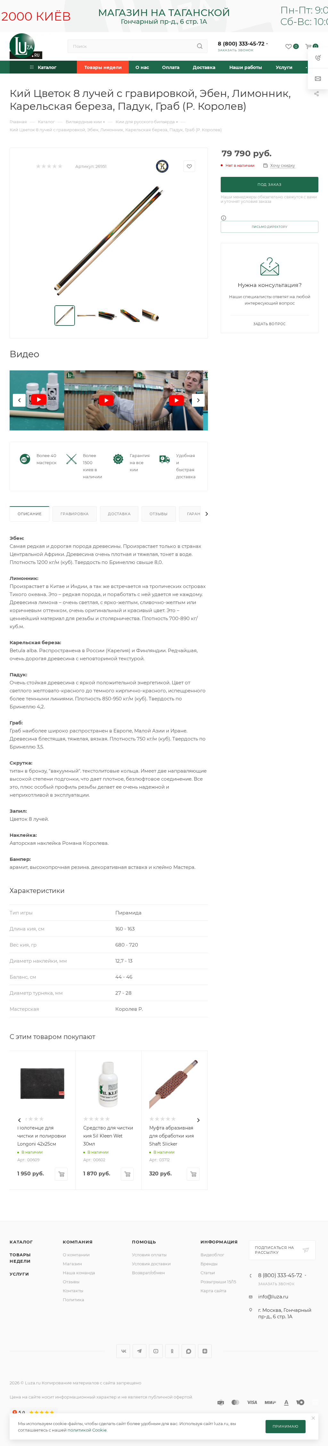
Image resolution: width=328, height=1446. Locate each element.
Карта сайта (213, 1290)
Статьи (208, 1272)
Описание (29, 514)
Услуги (19, 1274)
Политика (73, 1299)
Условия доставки (151, 1263)
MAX (188, 1351)
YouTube (156, 1351)
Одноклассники (172, 1351)
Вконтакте (123, 1351)
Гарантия (198, 514)
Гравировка (75, 514)
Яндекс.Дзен (205, 1351)
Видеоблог (212, 1254)
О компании (76, 1254)
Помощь (144, 1241)
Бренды (209, 1263)
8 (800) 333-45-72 (241, 44)
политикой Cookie (87, 1430)
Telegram (139, 1351)
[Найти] (200, 46)
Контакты (73, 1290)
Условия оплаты (149, 1254)
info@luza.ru (273, 1297)
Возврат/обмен (148, 1272)
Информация (219, 1241)
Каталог (21, 1241)
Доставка (119, 514)
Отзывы (159, 514)
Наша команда (79, 1272)
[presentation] (19, 400)
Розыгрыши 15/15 (218, 1281)
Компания (78, 1241)
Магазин (72, 1263)
